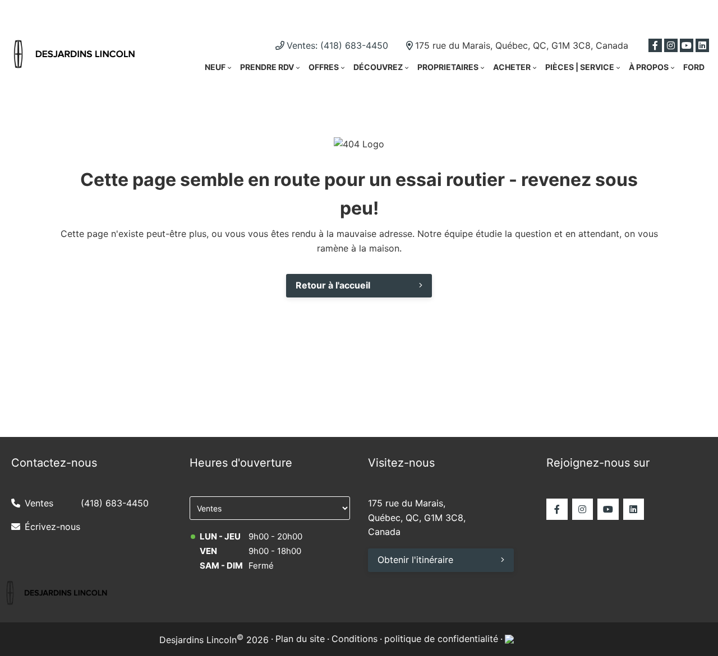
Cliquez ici (470, 11)
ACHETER (512, 67)
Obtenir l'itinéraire (415, 559)
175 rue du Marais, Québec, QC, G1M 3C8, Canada (521, 45)
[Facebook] (655, 45)
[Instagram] (671, 45)
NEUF (215, 67)
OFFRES (324, 67)
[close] (656, 12)
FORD (694, 67)
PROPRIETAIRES (447, 67)
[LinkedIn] (702, 45)
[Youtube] (686, 45)
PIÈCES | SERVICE (579, 67)
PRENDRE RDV (267, 67)
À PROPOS (649, 67)
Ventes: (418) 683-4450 (337, 45)
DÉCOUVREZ (378, 67)
